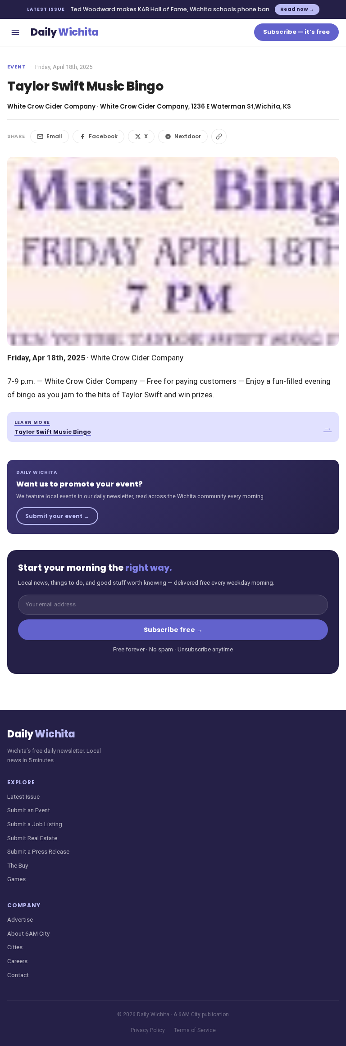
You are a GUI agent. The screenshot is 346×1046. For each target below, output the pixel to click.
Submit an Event (28, 810)
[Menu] (15, 32)
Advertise (20, 919)
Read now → (297, 9)
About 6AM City (28, 933)
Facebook (103, 136)
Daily (65, 32)
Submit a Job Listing (34, 824)
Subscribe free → (173, 629)
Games (16, 878)
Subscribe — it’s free (296, 31)
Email (54, 136)
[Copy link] (219, 136)
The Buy (17, 865)
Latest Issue (23, 796)
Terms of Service (195, 1030)
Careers (17, 960)
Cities (15, 946)
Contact (18, 974)
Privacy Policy (148, 1030)
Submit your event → (57, 516)
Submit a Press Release (38, 851)
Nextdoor (187, 136)
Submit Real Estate (32, 837)
